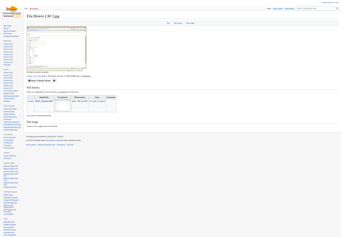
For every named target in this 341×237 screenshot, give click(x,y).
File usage (190, 23)
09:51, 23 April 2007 (44, 101)
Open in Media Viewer (41, 81)
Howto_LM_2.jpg (34, 76)
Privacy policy (31, 145)
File (168, 23)
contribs (101, 101)
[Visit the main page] (11, 10)
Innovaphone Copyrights (54, 140)
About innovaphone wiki (46, 145)
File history (178, 23)
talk (94, 101)
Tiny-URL (70, 145)
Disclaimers (61, 145)
